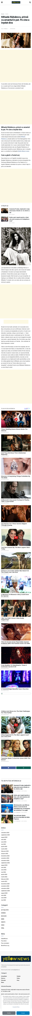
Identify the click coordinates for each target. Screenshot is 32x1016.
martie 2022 (4, 876)
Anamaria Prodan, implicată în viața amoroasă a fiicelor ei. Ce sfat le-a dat (19, 210)
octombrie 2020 (5, 888)
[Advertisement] (16, 8)
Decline (9, 1013)
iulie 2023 (3, 839)
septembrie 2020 (5, 890)
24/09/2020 (12, 28)
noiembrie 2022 (5, 858)
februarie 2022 (5, 879)
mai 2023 (3, 844)
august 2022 (4, 865)
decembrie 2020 (5, 883)
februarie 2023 (5, 851)
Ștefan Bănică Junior (23, 151)
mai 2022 (3, 872)
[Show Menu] (2, 2)
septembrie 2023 (5, 835)
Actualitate (5, 910)
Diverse (3, 913)
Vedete (6, 14)
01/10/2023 (12, 214)
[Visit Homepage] (16, 2)
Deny (18, 1007)
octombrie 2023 (5, 832)
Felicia (5, 28)
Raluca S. (19, 800)
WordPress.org (5, 945)
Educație (3, 916)
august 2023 (4, 837)
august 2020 (4, 893)
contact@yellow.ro (15, 969)
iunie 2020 (3, 897)
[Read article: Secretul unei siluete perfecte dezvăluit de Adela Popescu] (7, 819)
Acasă (2, 14)
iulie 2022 (3, 867)
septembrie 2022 (5, 862)
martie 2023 (4, 849)
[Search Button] (30, 2)
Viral (2, 928)
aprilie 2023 (4, 846)
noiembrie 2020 (5, 886)
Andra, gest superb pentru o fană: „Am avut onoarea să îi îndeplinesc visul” (19, 219)
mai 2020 (3, 900)
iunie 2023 (3, 842)
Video (2, 925)
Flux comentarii (5, 943)
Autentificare (4, 938)
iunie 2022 (3, 869)
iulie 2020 (3, 895)
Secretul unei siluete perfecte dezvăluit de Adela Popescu (22, 817)
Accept (14, 1007)
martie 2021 (4, 881)
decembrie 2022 (5, 855)
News (2, 919)
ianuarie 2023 (4, 853)
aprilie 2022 (4, 874)
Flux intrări (4, 941)
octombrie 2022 (5, 860)
